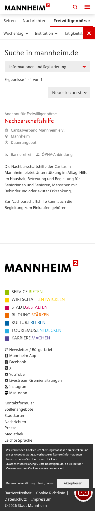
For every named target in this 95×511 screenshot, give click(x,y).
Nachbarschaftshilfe (29, 121)
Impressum (41, 499)
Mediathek (14, 434)
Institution (44, 33)
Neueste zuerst (67, 92)
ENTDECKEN (36, 330)
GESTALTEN (30, 307)
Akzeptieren (73, 483)
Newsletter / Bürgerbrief (30, 349)
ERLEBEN (28, 322)
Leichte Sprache (18, 440)
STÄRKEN (30, 315)
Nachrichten (35, 20)
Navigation (87, 7)
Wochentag (13, 33)
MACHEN (31, 338)
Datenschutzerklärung (20, 483)
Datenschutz (16, 499)
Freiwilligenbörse (71, 20)
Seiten (9, 20)
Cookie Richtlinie (50, 493)
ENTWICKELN (38, 299)
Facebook (17, 361)
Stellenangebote (19, 409)
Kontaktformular (19, 403)
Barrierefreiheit (18, 493)
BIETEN (27, 292)
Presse (10, 427)
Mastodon (18, 392)
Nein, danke (45, 483)
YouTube (17, 374)
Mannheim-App (22, 355)
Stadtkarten (15, 415)
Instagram (18, 386)
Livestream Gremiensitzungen (35, 380)
